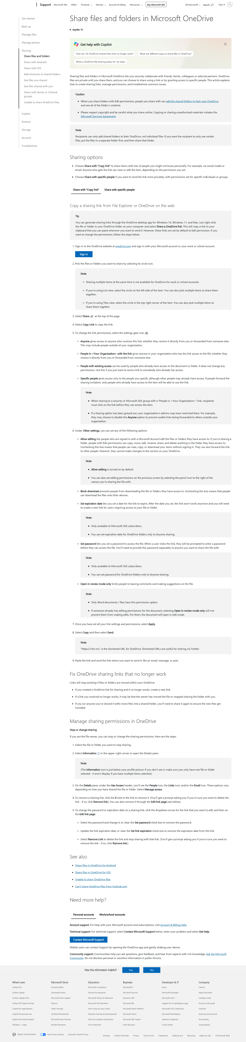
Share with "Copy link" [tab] (86, 189)
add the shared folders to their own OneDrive (192, 101)
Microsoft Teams (130, 1014)
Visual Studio (167, 1024)
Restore (26, 121)
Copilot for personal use (22, 1014)
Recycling (191, 1035)
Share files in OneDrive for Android (95, 865)
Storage (26, 129)
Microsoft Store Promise (61, 1019)
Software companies (170, 1019)
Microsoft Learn (168, 998)
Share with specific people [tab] (119, 189)
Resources (135, 4)
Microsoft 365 (60, 4)
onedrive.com (123, 246)
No (152, 970)
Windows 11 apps (19, 1024)
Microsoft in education (97, 987)
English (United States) (26, 1034)
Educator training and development (102, 1014)
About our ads (205, 1035)
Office (74, 4)
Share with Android (35, 62)
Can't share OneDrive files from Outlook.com (101, 886)
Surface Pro (17, 987)
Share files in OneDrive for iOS (93, 872)
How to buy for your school (99, 1008)
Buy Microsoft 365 (156, 4)
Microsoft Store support (60, 998)
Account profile (57, 987)
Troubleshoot (29, 145)
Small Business (129, 1024)
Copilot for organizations (22, 1008)
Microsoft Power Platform (133, 1008)
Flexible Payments (58, 1024)
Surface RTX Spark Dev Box (23, 1003)
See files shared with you (38, 86)
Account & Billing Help (173, 925)
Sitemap (106, 1035)
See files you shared (35, 80)
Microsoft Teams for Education (100, 998)
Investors (202, 1008)
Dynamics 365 (128, 998)
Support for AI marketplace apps (175, 1003)
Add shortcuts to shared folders (42, 74)
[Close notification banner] (225, 44)
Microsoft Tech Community (173, 1008)
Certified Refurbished (59, 1014)
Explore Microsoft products (23, 1019)
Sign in (84, 254)
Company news (205, 998)
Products (85, 4)
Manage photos (31, 42)
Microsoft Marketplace (171, 1014)
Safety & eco (177, 1035)
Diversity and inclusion (208, 1014)
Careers (202, 987)
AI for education (94, 1024)
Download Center (58, 992)
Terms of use (148, 1035)
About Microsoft (205, 992)
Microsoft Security (130, 992)
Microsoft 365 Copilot (132, 1019)
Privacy (136, 1035)
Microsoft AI (128, 987)
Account (26, 137)
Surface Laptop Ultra (20, 998)
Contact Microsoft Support (88, 939)
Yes (131, 970)
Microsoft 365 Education (98, 1003)
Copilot (26, 113)
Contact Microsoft (121, 1035)
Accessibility (204, 1019)
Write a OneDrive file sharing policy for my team (100, 61)
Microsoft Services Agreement (98, 116)
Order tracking (57, 1008)
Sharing (26, 50)
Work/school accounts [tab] (112, 914)
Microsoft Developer (170, 992)
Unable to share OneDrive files (41, 102)
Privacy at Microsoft (207, 1003)
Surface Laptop (18, 992)
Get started (28, 18)
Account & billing (117, 4)
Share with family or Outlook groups (40, 94)
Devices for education (97, 992)
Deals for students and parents (100, 1019)
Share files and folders (37, 56)
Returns (54, 1003)
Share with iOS (32, 68)
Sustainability (204, 1024)
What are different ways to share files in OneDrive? (165, 53)
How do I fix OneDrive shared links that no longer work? (104, 53)
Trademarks (163, 1035)
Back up (26, 26)
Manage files (29, 34)
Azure (164, 987)
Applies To (77, 29)
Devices (99, 4)
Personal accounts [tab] (83, 914)
